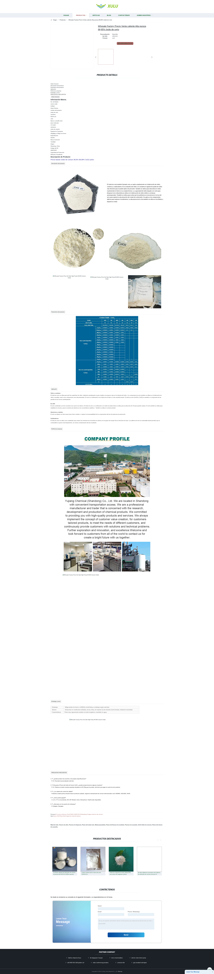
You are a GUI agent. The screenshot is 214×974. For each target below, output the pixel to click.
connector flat (121, 962)
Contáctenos (124, 15)
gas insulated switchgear (140, 962)
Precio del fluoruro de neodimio (115, 824)
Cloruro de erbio (63, 824)
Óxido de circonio (146, 824)
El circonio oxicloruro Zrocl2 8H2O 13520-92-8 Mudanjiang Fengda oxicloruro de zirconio (79, 814)
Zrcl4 (139, 824)
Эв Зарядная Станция (96, 958)
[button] (96, 57)
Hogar (66, 15)
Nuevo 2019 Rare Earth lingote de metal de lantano (67, 816)
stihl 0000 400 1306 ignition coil (75, 962)
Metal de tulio (54, 824)
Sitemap (120, 971)
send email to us (126, 43)
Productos (80, 15)
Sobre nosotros (144, 15)
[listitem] (107, 56)
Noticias (96, 15)
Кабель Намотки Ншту (74, 958)
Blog (109, 15)
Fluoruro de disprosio (75, 824)
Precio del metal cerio (88, 824)
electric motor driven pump (138, 958)
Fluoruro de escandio (131, 824)
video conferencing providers (101, 962)
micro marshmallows (117, 958)
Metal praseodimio (100, 824)
